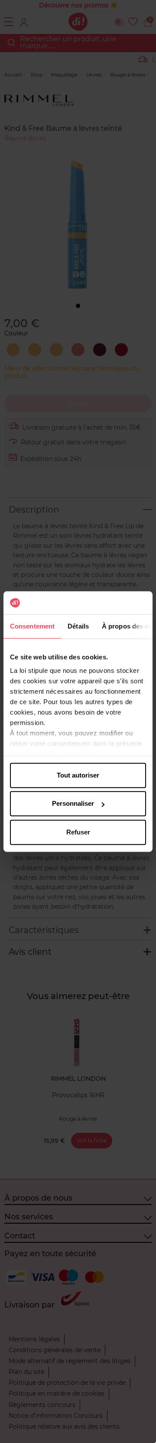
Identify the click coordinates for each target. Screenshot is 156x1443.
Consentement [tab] (32, 626)
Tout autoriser (78, 775)
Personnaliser (73, 803)
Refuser (78, 832)
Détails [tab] (78, 626)
